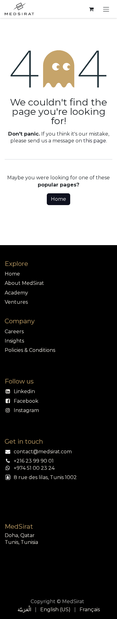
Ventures (16, 302)
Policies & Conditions (30, 350)
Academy (16, 293)
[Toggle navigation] (106, 9)
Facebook (26, 401)
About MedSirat (24, 283)
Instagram (26, 410)
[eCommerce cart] (91, 9)
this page (94, 141)
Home (58, 199)
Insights (14, 341)
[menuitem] (24, 609)
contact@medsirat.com (43, 452)
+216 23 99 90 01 (34, 461)
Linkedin (24, 391)
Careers (14, 331)
